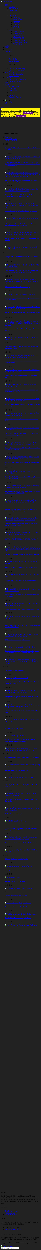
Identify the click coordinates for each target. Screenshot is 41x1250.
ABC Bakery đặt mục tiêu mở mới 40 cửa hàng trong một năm (22, 757)
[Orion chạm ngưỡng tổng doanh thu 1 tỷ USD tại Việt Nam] (22, 852)
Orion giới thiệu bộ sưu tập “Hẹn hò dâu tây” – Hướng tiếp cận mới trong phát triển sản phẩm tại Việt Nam (22, 195)
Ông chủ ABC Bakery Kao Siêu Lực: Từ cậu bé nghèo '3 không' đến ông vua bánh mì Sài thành (20, 740)
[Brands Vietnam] (7, 1)
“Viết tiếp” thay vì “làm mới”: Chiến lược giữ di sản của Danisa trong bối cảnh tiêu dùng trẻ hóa (20, 224)
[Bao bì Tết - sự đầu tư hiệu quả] (15, 821)
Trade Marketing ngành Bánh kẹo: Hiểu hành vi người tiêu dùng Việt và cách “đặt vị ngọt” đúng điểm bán (21, 271)
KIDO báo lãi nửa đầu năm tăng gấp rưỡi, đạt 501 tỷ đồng (21, 567)
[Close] (1, 109)
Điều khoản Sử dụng (11, 1211)
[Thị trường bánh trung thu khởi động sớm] (18, 866)
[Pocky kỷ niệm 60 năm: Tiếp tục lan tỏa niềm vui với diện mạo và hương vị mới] (22, 158)
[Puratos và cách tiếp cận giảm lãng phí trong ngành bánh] (22, 220)
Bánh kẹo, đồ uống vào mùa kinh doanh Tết (17, 770)
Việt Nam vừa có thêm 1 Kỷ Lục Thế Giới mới (17, 640)
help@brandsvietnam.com (13, 1229)
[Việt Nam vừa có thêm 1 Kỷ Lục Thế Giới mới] (20, 647)
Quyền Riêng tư (10, 1213)
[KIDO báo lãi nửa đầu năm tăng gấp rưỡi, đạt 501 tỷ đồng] (22, 576)
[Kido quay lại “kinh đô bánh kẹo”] (16, 678)
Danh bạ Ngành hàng (11, 139)
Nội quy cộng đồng (11, 1214)
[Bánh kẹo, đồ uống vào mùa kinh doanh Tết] (19, 777)
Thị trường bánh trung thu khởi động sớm (16, 859)
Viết (2, 107)
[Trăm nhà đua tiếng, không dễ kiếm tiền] (18, 903)
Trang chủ (8, 137)
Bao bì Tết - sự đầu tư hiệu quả (13, 813)
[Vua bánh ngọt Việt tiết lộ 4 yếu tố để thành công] (21, 914)
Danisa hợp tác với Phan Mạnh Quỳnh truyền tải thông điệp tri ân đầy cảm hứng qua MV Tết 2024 (22, 492)
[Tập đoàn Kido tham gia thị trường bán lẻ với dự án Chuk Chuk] (22, 721)
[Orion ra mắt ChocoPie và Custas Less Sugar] (20, 294)
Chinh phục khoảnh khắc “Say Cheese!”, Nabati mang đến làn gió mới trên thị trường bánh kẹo (22, 434)
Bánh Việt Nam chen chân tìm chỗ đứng (16, 881)
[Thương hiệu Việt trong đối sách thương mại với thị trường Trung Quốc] (22, 810)
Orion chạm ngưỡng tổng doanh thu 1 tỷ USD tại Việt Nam (21, 842)
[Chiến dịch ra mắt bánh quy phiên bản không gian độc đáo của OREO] (22, 339)
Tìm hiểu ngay (28, 112)
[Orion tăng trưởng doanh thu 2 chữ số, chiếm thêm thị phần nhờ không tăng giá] (22, 605)
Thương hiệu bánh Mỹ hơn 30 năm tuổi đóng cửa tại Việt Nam (22, 609)
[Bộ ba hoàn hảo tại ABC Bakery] (16, 736)
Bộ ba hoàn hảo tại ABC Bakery (14, 728)
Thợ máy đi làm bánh (11, 870)
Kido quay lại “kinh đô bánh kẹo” (14, 670)
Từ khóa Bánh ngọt (11, 140)
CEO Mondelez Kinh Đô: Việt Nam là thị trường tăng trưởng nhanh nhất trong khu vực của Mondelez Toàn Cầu (22, 651)
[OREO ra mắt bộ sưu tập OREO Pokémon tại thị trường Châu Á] (22, 473)
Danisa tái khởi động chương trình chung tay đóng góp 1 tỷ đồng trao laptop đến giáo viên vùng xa (21, 509)
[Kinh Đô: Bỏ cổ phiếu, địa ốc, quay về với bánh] (21, 925)
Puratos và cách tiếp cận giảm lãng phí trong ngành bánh (21, 211)
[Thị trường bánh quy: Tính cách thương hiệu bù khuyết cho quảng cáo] (22, 795)
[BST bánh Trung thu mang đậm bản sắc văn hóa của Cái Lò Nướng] (22, 429)
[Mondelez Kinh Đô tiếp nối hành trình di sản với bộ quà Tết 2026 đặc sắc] (22, 267)
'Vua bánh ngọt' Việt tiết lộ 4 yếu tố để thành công (18, 906)
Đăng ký (7, 104)
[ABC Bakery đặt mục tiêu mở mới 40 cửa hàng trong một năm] (22, 766)
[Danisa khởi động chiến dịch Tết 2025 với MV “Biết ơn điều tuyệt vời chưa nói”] (22, 371)
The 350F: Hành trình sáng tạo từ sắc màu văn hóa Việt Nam (22, 554)
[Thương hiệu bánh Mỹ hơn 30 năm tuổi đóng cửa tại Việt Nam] (22, 618)
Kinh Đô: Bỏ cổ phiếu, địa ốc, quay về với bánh (18, 918)
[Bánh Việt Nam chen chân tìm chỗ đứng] (18, 888)
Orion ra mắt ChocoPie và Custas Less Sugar (17, 287)
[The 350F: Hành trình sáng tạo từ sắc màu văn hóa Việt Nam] (22, 563)
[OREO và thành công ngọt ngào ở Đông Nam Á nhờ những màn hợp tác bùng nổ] (22, 415)
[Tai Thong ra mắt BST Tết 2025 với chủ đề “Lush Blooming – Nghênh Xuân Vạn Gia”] (22, 357)
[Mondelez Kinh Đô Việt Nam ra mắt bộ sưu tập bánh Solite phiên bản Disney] (22, 591)
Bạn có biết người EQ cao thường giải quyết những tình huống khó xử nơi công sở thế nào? (18, 111)
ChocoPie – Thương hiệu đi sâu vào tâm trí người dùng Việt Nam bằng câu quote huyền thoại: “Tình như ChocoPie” (21, 538)
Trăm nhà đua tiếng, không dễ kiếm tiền (16, 895)
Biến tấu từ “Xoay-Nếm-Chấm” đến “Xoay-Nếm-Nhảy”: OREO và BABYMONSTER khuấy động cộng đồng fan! (22, 313)
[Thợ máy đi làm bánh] (12, 877)
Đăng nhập (8, 102)
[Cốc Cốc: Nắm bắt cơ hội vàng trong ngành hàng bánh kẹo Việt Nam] (22, 386)
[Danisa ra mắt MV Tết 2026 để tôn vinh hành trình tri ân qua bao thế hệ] (22, 249)
